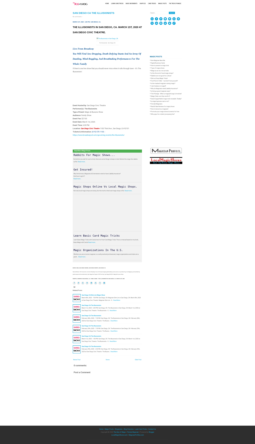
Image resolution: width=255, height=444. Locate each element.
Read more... (82, 161)
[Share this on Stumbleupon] (95, 283)
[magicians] (166, 150)
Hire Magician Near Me (158, 60)
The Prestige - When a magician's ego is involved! (166, 94)
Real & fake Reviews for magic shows (163, 106)
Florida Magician (133, 432)
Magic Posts (162, 3)
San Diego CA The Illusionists (93, 13)
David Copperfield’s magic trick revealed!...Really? (166, 99)
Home (107, 3)
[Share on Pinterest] (87, 283)
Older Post (138, 359)
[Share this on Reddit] (91, 283)
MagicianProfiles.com (136, 435)
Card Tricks (152, 3)
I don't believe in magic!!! (158, 86)
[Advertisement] (107, 87)
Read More (116, 300)
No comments (77, 16)
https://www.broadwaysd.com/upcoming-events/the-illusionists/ (99, 135)
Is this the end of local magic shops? (162, 73)
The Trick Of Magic (175, 3)
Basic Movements (131, 3)
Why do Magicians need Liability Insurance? (164, 88)
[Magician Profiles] (169, 23)
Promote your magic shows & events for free (165, 111)
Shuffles (143, 3)
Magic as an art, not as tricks (160, 70)
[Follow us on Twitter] (160, 18)
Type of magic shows (157, 68)
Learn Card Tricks (117, 3)
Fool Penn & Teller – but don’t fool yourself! (164, 81)
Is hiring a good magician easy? (160, 91)
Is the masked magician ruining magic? (163, 83)
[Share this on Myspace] (104, 283)
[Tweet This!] (78, 283)
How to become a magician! (159, 109)
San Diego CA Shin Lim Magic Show (93, 295)
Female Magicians (156, 104)
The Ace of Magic (120, 432)
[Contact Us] (152, 18)
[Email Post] (74, 287)
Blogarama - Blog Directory (124, 429)
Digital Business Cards (158, 63)
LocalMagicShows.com (119, 435)
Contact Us (152, 429)
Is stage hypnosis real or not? (160, 101)
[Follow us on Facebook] (156, 18)
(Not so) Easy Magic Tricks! (159, 78)
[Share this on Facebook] (74, 283)
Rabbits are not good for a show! (161, 76)
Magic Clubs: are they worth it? (160, 96)
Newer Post (76, 359)
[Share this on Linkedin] (82, 283)
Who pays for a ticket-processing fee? (163, 114)
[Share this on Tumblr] (99, 283)
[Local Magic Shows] (174, 23)
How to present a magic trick (160, 65)
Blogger (151, 432)
